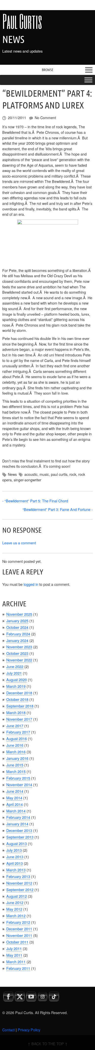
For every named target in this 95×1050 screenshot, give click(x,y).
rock (72, 474)
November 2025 (19, 614)
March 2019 (16, 686)
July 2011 (14, 948)
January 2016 (17, 758)
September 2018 (19, 706)
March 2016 (16, 751)
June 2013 (14, 856)
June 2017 (14, 725)
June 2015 (14, 764)
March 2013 (16, 869)
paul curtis (59, 474)
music (44, 474)
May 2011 (14, 955)
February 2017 (18, 732)
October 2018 (17, 699)
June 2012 (14, 902)
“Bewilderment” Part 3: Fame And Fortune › (58, 509)
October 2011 (17, 942)
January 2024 (17, 640)
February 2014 (18, 817)
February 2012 (18, 922)
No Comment (45, 117)
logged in (31, 584)
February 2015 (18, 778)
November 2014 (19, 784)
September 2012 (19, 889)
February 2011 (18, 968)
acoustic (30, 474)
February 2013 (18, 876)
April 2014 (14, 804)
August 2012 (16, 896)
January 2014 (17, 823)
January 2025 (17, 620)
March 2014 (16, 810)
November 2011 (19, 935)
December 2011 (19, 928)
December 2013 (19, 830)
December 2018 (19, 692)
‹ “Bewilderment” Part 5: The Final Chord (35, 500)
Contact (8, 1029)
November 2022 (19, 659)
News (12, 474)
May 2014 (14, 797)
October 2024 (17, 627)
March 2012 (16, 915)
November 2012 (19, 883)
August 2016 (16, 738)
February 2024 (18, 633)
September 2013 (19, 837)
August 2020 (16, 679)
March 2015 (16, 771)
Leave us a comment (19, 542)
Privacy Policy (29, 1029)
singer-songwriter (27, 479)
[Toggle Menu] (88, 80)
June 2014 (14, 791)
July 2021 (14, 673)
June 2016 (14, 745)
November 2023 (19, 646)
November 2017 (19, 719)
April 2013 (14, 863)
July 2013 (14, 850)
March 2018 (16, 712)
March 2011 (16, 961)
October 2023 (17, 653)
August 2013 (16, 843)
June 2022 (14, 666)
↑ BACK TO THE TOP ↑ (48, 1043)
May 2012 (14, 909)
